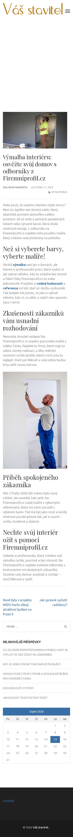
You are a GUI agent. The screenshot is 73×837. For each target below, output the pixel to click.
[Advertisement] (36, 62)
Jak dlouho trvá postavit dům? (25, 697)
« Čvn (6, 712)
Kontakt (8, 801)
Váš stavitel (40, 827)
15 (55, 739)
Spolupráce (59, 192)
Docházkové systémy (18, 688)
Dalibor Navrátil (15, 187)
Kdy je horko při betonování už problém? (32, 664)
